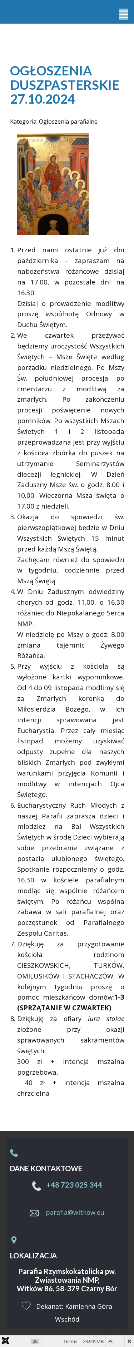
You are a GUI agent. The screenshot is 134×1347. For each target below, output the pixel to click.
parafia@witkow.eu (75, 1212)
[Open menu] (123, 14)
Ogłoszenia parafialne (68, 121)
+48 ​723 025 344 (73, 1184)
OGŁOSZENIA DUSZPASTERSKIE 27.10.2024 (64, 85)
